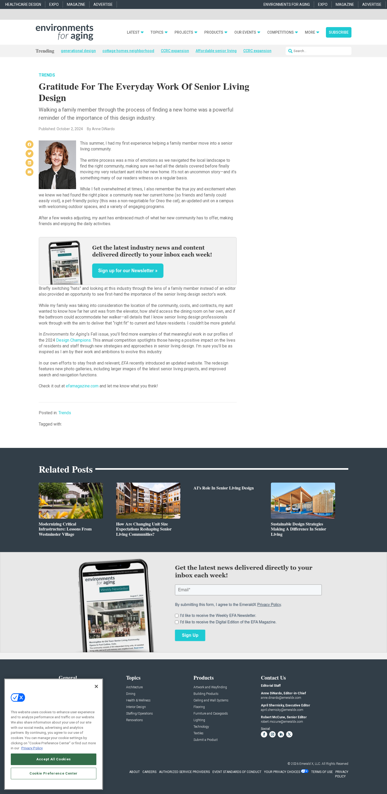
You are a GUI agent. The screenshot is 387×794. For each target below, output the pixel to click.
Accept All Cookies (53, 759)
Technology (201, 727)
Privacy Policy (32, 748)
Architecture (134, 687)
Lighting (199, 720)
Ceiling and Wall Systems (211, 700)
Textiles (199, 733)
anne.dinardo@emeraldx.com (281, 698)
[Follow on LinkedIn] (281, 734)
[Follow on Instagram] (272, 734)
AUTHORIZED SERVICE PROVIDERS (184, 772)
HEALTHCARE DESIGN (23, 4)
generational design (78, 51)
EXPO (54, 4)
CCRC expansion (175, 51)
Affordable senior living (216, 51)
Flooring (199, 707)
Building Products (206, 694)
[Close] (96, 686)
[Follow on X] (289, 734)
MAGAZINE (76, 4)
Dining (130, 694)
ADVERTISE (103, 4)
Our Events (245, 32)
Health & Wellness (138, 700)
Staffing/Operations (139, 713)
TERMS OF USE (322, 772)
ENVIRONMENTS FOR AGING (287, 4)
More (310, 32)
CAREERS (149, 772)
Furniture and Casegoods (211, 713)
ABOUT (134, 772)
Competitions (280, 32)
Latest (133, 32)
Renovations (134, 720)
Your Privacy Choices (282, 772)
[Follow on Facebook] (264, 734)
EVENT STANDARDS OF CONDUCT (236, 772)
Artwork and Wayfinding (210, 687)
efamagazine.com (82, 385)
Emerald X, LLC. (310, 764)
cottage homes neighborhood (128, 51)
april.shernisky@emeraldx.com (282, 710)
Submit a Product (206, 740)
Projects (184, 32)
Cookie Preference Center (53, 773)
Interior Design (136, 707)
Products (213, 32)
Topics (157, 32)
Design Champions (73, 340)
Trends (47, 75)
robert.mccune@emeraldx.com (282, 722)
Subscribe (339, 32)
